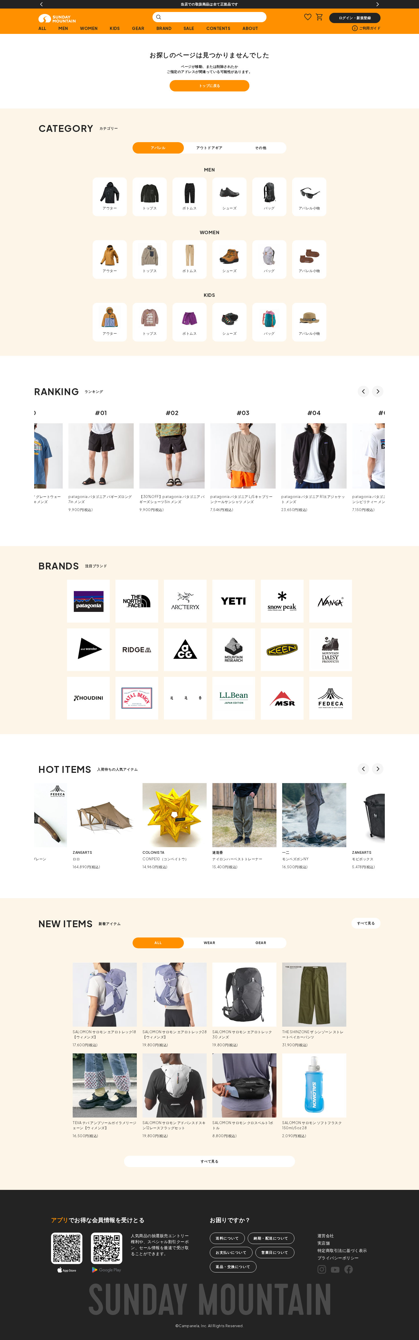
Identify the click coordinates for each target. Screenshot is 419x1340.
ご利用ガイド (370, 28)
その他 (260, 148)
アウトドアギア (209, 148)
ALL (42, 28)
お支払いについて (231, 1252)
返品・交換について (233, 1267)
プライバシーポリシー (338, 1257)
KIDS (115, 28)
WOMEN (89, 28)
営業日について (274, 1252)
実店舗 (324, 1242)
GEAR (138, 28)
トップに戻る (209, 85)
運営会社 (326, 1235)
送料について (227, 1238)
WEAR (209, 943)
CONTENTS (218, 28)
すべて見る (366, 923)
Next (378, 4)
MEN (63, 28)
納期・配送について (271, 1238)
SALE (189, 28)
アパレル (158, 148)
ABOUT (250, 28)
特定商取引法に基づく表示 (342, 1250)
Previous (41, 4)
